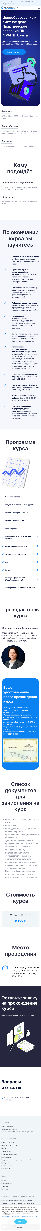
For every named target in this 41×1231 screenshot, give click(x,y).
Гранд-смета (5, 1163)
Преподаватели (6, 1183)
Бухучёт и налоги (7, 1142)
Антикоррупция (6, 1157)
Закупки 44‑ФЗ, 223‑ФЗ (9, 1145)
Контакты (4, 1189)
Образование (6, 1151)
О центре (4, 1186)
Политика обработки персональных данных (16, 1200)
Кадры (3, 1148)
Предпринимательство (9, 1154)
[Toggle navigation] (39, 8)
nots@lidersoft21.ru (8, 4)
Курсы (3, 1180)
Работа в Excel (6, 1166)
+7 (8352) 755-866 (26, 2)
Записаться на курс (14, 52)
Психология (5, 1169)
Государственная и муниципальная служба (16, 1160)
